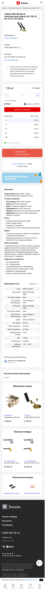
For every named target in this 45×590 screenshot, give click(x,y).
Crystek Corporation (10, 38)
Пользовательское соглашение (13, 570)
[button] (22, 27)
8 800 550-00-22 (11, 532)
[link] (30, 289)
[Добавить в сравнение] (39, 18)
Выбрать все (33, 284)
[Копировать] (20, 47)
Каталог (4, 8)
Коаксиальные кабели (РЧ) (30, 8)
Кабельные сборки (15, 8)
